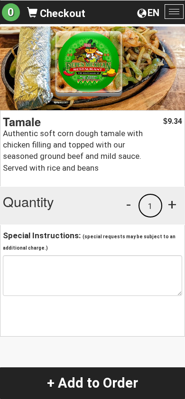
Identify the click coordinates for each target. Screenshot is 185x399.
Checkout (61, 13)
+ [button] (172, 204)
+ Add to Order (92, 383)
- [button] (128, 204)
